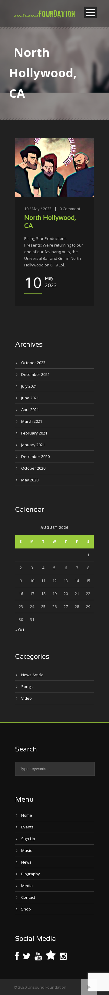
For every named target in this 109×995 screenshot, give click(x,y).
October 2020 (33, 468)
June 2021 (30, 398)
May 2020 (29, 480)
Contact (28, 897)
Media (27, 885)
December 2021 (35, 374)
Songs (27, 686)
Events (27, 827)
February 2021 (34, 433)
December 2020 (35, 456)
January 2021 (33, 444)
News (26, 862)
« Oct (19, 629)
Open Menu (90, 12)
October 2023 (33, 362)
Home (26, 815)
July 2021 (29, 386)
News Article (32, 674)
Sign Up (28, 838)
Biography (30, 874)
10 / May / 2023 (37, 208)
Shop (26, 909)
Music (26, 850)
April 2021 (30, 409)
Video (26, 698)
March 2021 (31, 421)
